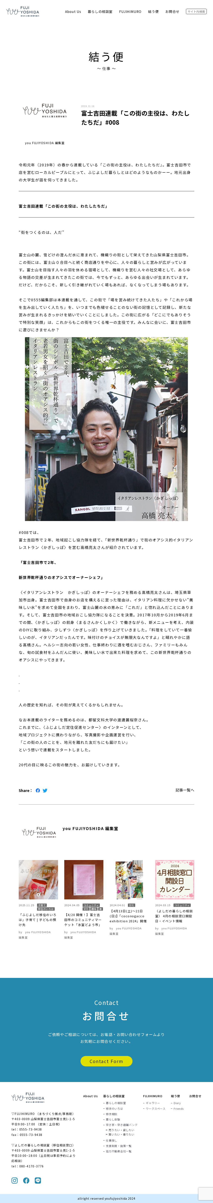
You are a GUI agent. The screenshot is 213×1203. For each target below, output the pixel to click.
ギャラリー (153, 1103)
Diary (177, 1103)
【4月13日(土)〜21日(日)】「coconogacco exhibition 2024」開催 (128, 916)
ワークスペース (155, 1108)
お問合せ (172, 11)
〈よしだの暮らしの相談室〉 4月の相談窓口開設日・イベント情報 (174, 916)
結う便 (153, 11)
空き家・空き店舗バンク (122, 1125)
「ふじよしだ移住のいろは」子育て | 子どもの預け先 (38, 920)
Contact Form (106, 1061)
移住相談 (111, 1114)
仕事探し (111, 1140)
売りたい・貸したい (121, 1130)
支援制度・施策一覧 (119, 1145)
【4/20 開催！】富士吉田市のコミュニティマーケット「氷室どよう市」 (83, 920)
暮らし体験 (113, 1119)
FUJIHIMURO (130, 11)
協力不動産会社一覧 (119, 1151)
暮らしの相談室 (100, 11)
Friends (179, 1108)
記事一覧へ (185, 790)
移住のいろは (114, 1108)
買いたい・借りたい (121, 1134)
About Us (73, 11)
